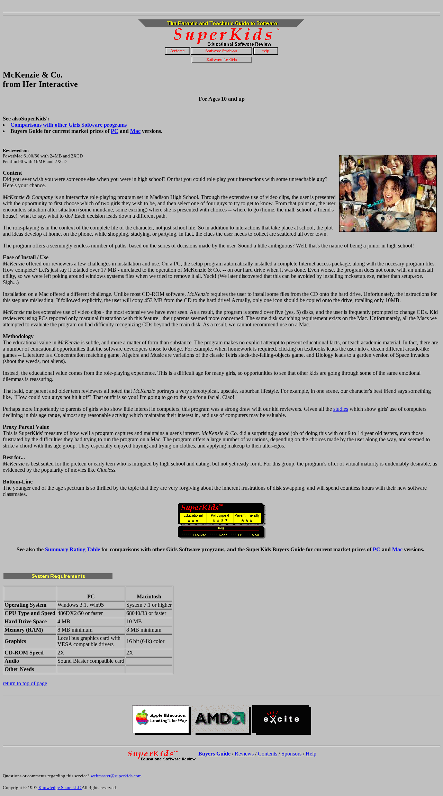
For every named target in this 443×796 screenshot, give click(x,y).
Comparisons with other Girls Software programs (68, 125)
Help (311, 754)
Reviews (244, 754)
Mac (135, 131)
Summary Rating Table (72, 549)
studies (340, 409)
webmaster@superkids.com (116, 775)
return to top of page (25, 683)
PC (114, 131)
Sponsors (291, 754)
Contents (267, 754)
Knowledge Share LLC (60, 787)
